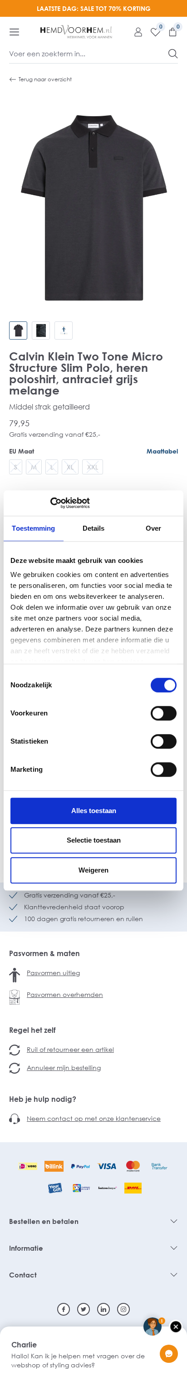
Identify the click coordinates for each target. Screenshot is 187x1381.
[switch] (164, 713)
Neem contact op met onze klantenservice (94, 1118)
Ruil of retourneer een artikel (70, 1049)
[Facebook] (63, 1309)
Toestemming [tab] (33, 528)
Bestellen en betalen (44, 1221)
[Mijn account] (134, 31)
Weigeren (93, 870)
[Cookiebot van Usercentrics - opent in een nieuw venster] (50, 503)
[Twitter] (83, 1309)
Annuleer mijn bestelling (64, 1067)
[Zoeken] (173, 54)
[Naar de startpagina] (76, 32)
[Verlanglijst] (152, 31)
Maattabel (162, 451)
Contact (23, 1275)
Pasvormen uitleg (53, 973)
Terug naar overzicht (45, 79)
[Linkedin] (103, 1309)
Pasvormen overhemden (65, 994)
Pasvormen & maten (44, 953)
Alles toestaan (93, 810)
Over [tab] (153, 528)
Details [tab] (94, 528)
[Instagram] (123, 1309)
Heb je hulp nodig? (42, 1099)
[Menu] (14, 31)
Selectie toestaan (94, 840)
